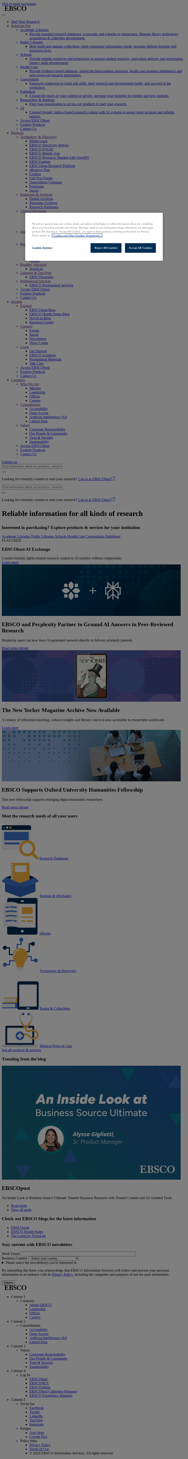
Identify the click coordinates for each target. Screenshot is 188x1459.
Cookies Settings (42, 247)
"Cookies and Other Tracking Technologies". (77, 235)
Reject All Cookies (106, 247)
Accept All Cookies (140, 247)
